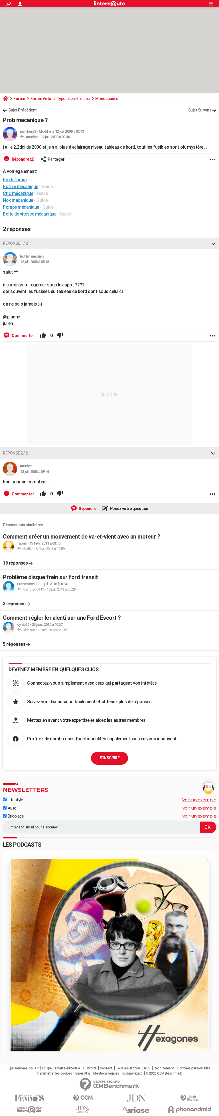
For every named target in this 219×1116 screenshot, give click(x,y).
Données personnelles (193, 1068)
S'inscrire (109, 758)
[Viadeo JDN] (83, 1109)
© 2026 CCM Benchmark (164, 1073)
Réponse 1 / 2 (15, 243)
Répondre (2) (23, 159)
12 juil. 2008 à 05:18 (34, 262)
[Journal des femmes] (29, 1098)
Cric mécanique (18, 193)
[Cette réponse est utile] (43, 335)
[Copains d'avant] (29, 1109)
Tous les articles (128, 1068)
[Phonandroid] (189, 1109)
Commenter (22, 335)
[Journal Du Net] (136, 1098)
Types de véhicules (73, 98)
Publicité (90, 1068)
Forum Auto (41, 98)
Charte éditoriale (67, 1068)
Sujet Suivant (199, 110)
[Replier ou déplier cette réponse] (213, 243)
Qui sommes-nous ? (24, 1068)
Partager (56, 159)
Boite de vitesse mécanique (29, 214)
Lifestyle (15, 799)
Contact (106, 1068)
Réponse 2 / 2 (15, 453)
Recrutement (164, 1068)
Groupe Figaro (132, 1073)
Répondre (87, 508)
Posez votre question (128, 508)
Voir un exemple (199, 799)
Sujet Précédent (22, 110)
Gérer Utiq (82, 1073)
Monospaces (106, 98)
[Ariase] (136, 1110)
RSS (147, 1068)
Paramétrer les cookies (54, 1073)
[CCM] (83, 1098)
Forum (19, 98)
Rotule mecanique (20, 186)
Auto (12, 808)
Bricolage (15, 816)
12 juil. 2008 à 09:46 (55, 137)
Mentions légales (106, 1073)
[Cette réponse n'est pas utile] (60, 335)
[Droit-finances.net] (189, 1098)
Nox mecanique (18, 200)
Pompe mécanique (21, 207)
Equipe (47, 1068)
